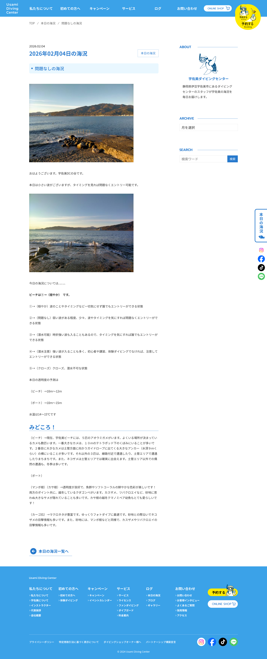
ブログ (151, 600)
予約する (218, 592)
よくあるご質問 (186, 605)
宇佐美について (39, 600)
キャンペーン (96, 595)
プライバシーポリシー (41, 642)
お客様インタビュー (188, 600)
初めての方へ (67, 595)
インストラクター (41, 605)
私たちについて (39, 595)
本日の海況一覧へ (54, 551)
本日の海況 (261, 222)
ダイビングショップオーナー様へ (122, 642)
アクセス (182, 615)
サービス (124, 595)
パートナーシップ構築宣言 (161, 642)
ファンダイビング (129, 605)
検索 (233, 159)
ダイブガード (126, 610)
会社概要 (36, 615)
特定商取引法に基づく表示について (79, 642)
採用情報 (182, 610)
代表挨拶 (36, 610)
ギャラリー (154, 605)
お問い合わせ (184, 595)
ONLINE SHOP (215, 8)
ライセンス (125, 600)
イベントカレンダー (100, 600)
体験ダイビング (69, 600)
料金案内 (124, 615)
